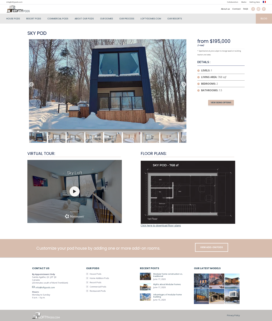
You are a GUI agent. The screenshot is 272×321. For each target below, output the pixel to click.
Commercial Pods (98, 287)
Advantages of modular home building (167, 295)
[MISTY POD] (217, 296)
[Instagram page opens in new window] (258, 9)
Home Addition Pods (99, 278)
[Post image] (145, 276)
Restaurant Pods (98, 291)
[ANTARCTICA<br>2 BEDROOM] (217, 281)
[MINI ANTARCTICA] (201, 281)
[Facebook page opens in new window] (253, 9)
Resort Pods (95, 282)
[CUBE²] (232, 296)
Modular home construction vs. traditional (168, 275)
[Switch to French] (264, 2)
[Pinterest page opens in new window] (264, 9)
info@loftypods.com (14, 2)
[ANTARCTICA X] (232, 281)
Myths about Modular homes (167, 284)
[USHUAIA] (201, 296)
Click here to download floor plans (161, 225)
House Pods (95, 274)
